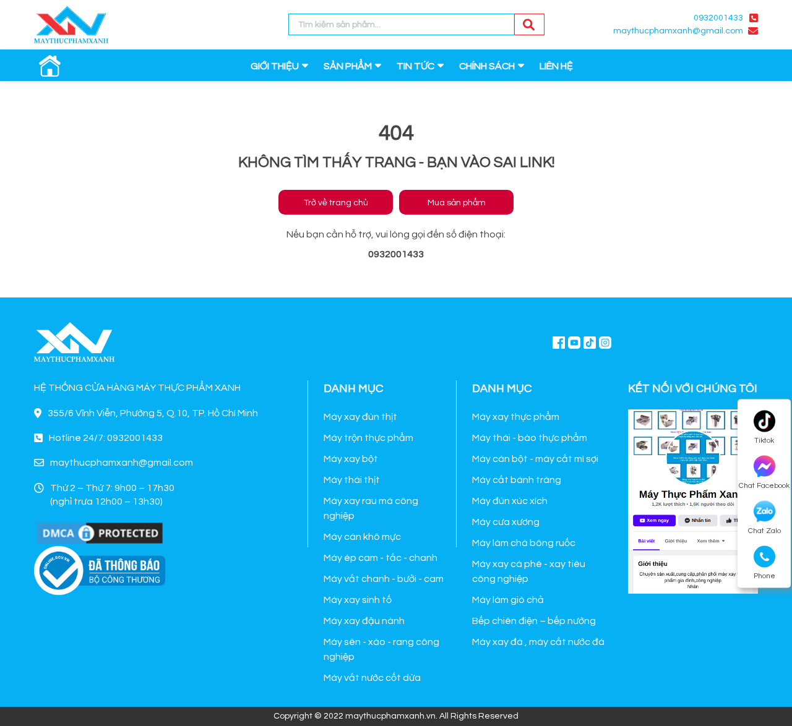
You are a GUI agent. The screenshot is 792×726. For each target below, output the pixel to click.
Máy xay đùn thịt (360, 417)
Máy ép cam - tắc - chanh (380, 558)
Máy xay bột (351, 459)
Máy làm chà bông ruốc (523, 543)
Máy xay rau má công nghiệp (371, 508)
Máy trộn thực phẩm (368, 438)
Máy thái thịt (352, 480)
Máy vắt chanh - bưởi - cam (384, 579)
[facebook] (693, 500)
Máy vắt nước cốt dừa (372, 678)
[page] (559, 342)
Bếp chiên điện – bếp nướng (534, 621)
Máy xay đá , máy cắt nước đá (538, 642)
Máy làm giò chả (508, 600)
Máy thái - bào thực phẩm (529, 438)
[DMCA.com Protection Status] (99, 532)
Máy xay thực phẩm (515, 417)
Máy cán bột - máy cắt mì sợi (535, 459)
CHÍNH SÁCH (487, 66)
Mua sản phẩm (457, 203)
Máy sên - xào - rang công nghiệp (381, 649)
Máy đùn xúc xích (510, 501)
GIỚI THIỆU (275, 66)
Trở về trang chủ (336, 203)
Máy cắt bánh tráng (516, 480)
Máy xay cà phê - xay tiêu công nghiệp (528, 571)
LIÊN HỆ (556, 66)
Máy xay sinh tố (358, 600)
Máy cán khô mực (362, 537)
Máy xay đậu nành (364, 621)
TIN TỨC (415, 66)
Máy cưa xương (506, 522)
